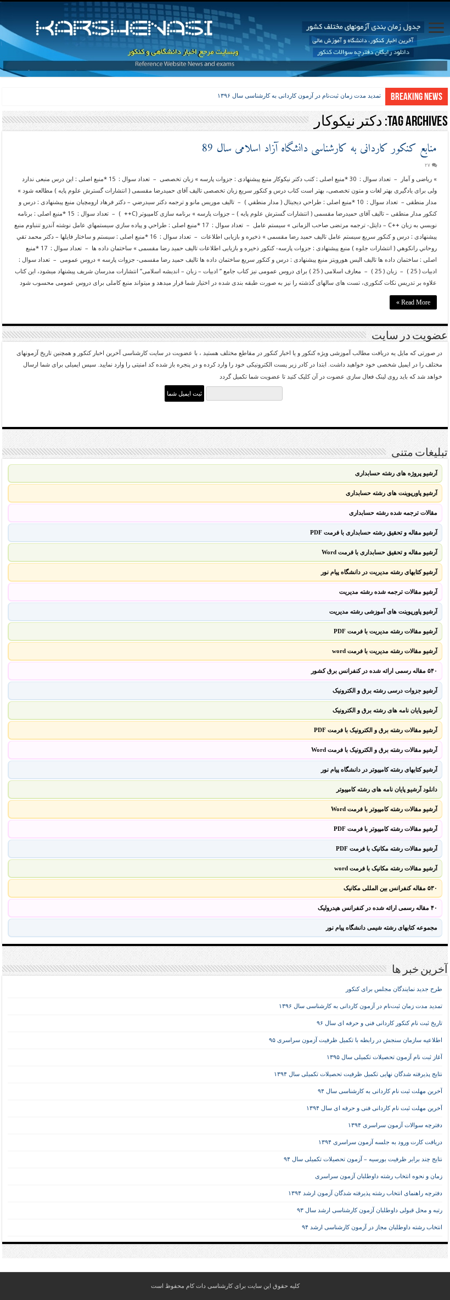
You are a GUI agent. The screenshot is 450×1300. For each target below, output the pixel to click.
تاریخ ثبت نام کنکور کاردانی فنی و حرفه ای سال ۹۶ (379, 1023)
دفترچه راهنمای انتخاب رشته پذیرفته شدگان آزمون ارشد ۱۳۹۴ (365, 1193)
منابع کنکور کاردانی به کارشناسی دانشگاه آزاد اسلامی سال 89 (319, 149)
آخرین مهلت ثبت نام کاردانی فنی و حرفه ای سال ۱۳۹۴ (374, 1108)
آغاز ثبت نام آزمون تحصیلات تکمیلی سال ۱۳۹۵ (384, 1057)
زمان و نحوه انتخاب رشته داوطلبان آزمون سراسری (378, 1176)
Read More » (413, 302)
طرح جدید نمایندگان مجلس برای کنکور (394, 989)
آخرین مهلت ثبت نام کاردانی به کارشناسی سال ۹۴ (380, 1091)
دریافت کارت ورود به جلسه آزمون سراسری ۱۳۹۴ (380, 1142)
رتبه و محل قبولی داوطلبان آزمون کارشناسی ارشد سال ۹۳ (369, 1210)
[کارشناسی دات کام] (225, 39)
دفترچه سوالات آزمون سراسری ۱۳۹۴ (395, 1125)
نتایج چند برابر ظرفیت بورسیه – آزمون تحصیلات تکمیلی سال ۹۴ (363, 1159)
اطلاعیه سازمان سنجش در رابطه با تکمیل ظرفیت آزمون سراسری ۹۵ (355, 1040)
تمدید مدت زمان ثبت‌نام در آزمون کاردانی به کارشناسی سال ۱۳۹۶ (299, 95)
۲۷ (427, 165)
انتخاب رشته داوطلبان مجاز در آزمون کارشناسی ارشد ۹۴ (372, 1227)
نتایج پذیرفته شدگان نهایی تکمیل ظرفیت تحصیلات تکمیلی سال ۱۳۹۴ (358, 1074)
